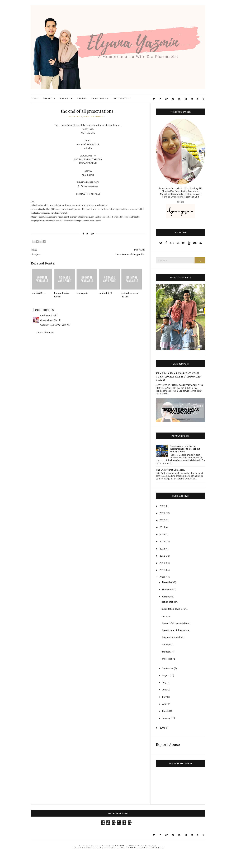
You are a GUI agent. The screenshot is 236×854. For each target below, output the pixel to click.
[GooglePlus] (166, 99)
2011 (162, 563)
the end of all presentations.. (88, 111)
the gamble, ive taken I (173, 637)
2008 (162, 727)
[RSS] (203, 99)
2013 (162, 548)
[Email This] (34, 241)
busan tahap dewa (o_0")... (175, 608)
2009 (162, 577)
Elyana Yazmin (115, 846)
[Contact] (194, 243)
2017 (162, 541)
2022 (162, 506)
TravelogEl (99, 98)
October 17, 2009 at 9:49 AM (55, 324)
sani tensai (46, 315)
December (167, 582)
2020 (162, 520)
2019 (162, 527)
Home (34, 98)
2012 (162, 555)
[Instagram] (185, 99)
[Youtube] (192, 99)
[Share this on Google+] (92, 233)
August (166, 675)
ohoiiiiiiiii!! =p (38, 293)
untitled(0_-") (105, 293)
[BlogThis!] (37, 241)
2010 (162, 570)
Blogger (151, 846)
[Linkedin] (179, 99)
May (164, 696)
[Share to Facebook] (44, 241)
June (164, 689)
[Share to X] (40, 241)
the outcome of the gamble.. (176, 630)
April (165, 704)
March (165, 711)
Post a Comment (45, 332)
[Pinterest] (173, 99)
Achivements (122, 98)
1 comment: (98, 117)
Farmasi (65, 98)
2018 (162, 534)
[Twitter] (154, 99)
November (167, 589)
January (166, 718)
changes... (166, 616)
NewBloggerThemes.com (147, 848)
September (168, 668)
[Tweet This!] (87, 233)
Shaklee (48, 98)
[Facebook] (160, 99)
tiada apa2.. (82, 293)
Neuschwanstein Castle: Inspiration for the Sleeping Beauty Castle (185, 449)
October (166, 596)
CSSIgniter (94, 848)
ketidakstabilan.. (170, 601)
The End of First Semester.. (170, 469)
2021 (162, 513)
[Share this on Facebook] (83, 233)
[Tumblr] (197, 99)
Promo (81, 98)
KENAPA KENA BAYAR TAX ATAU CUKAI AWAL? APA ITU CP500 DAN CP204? (178, 376)
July (164, 682)
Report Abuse (168, 744)
